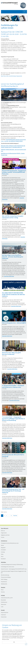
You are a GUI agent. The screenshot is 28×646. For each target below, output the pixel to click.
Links (2, 606)
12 (11, 515)
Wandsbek (3, 558)
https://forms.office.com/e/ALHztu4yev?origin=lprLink (11, 76)
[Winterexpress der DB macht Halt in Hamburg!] (14, 447)
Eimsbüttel (3, 549)
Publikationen (4, 602)
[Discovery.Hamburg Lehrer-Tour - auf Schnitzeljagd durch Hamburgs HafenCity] (14, 482)
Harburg (3, 552)
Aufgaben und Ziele (5, 535)
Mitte (2, 554)
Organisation (4, 532)
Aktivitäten (3, 562)
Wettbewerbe (4, 583)
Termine (3, 592)
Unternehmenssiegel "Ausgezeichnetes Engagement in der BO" (13, 572)
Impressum (3, 614)
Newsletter (3, 600)
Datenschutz (3, 617)
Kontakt (3, 610)
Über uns (3, 530)
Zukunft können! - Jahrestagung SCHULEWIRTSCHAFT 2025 (14, 569)
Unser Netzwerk (4, 528)
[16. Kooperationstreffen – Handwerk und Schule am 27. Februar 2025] (14, 378)
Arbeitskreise (4, 540)
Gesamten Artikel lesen (9, 276)
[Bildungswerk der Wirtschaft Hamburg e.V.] (23, 5)
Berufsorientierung (5, 575)
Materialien (3, 604)
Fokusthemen (4, 581)
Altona (2, 545)
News (2, 589)
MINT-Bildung (4, 579)
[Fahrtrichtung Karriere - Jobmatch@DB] (14, 316)
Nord (2, 556)
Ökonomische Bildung (6, 577)
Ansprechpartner (4, 612)
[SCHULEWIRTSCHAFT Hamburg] (9, 3)
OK (14, 642)
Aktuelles (3, 587)
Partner (2, 537)
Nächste (15, 515)
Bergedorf (3, 547)
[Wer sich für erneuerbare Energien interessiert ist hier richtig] (14, 209)
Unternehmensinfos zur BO (7, 597)
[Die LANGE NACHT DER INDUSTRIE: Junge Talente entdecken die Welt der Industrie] (14, 286)
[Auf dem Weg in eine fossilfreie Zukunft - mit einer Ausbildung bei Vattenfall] (14, 248)
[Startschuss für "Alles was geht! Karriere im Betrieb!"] (14, 345)
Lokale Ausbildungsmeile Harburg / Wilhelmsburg (12, 564)
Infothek (3, 595)
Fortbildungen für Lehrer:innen (7, 566)
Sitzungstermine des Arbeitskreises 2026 (9, 543)
